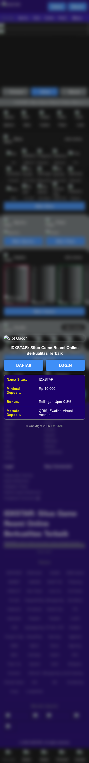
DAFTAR (23, 365)
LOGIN (65, 365)
